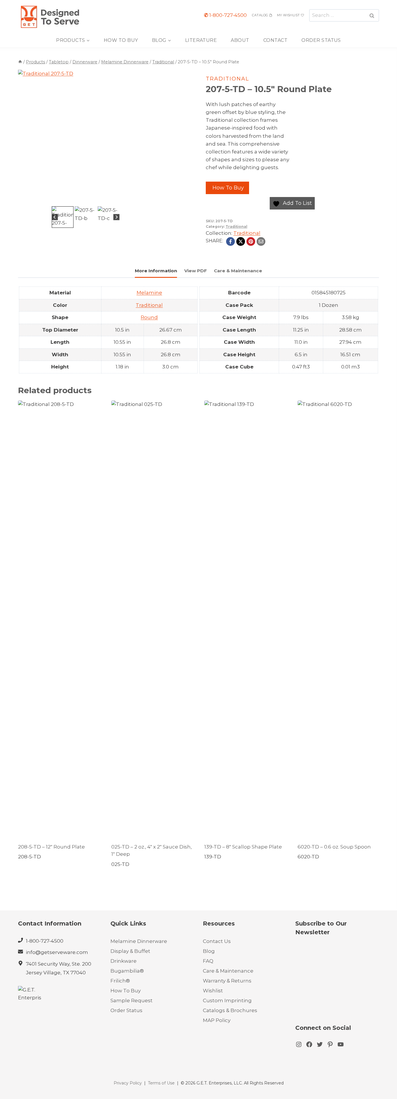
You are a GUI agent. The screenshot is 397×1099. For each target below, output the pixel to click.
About (240, 40)
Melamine (149, 293)
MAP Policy (216, 1020)
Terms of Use (161, 1083)
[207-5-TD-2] (85, 137)
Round (149, 317)
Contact (275, 40)
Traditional (227, 79)
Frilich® (120, 981)
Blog (209, 951)
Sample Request (131, 1000)
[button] (63, 217)
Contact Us (217, 941)
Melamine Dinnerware (138, 941)
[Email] (261, 241)
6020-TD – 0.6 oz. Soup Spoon (334, 847)
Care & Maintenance (228, 971)
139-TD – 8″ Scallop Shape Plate (243, 847)
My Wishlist (288, 15)
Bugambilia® (127, 971)
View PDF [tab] (195, 270)
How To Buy (121, 40)
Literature (201, 40)
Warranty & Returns (227, 981)
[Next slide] (116, 217)
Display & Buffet (130, 951)
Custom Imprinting (227, 1000)
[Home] (20, 62)
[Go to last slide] (55, 217)
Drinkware (123, 961)
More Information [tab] (156, 270)
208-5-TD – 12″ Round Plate (51, 847)
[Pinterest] (250, 241)
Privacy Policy (128, 1083)
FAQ (208, 961)
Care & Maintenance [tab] (238, 270)
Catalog (260, 15)
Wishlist (213, 991)
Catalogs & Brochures (230, 1010)
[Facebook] (230, 241)
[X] (240, 241)
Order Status (321, 40)
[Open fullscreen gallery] (147, 199)
